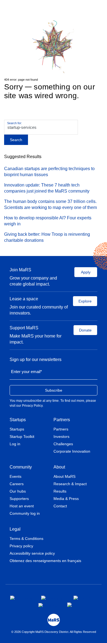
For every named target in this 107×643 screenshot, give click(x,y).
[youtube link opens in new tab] (48, 605)
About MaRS (64, 476)
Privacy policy (21, 546)
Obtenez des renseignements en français (45, 560)
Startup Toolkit (22, 436)
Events (15, 476)
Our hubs (18, 491)
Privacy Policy (32, 406)
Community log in (25, 513)
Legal (15, 529)
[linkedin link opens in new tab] (83, 598)
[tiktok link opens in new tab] (70, 604)
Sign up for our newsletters (35, 359)
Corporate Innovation (72, 451)
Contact (60, 506)
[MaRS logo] (53, 620)
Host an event (22, 506)
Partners (62, 419)
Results (60, 491)
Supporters (19, 498)
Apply (86, 272)
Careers (17, 484)
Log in (15, 444)
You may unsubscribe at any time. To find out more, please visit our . (53, 403)
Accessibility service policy (32, 553)
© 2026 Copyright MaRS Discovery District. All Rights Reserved (53, 631)
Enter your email (26, 371)
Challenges (63, 444)
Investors (61, 436)
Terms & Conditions (26, 538)
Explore (85, 301)
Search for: (14, 123)
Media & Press (66, 498)
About (59, 467)
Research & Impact (70, 484)
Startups (18, 419)
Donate (85, 330)
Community (21, 467)
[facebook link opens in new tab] (21, 598)
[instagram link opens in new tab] (53, 598)
